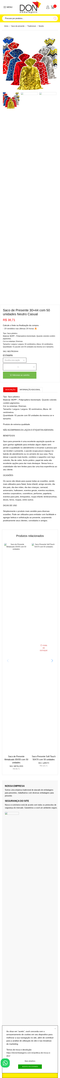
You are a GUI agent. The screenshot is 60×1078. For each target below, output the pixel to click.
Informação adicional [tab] (30, 390)
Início (6, 26)
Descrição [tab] (10, 390)
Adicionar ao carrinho (20, 375)
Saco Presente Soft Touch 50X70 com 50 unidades (44, 758)
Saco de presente (18, 26)
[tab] (10, 389)
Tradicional (31, 26)
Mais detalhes (30, 1061)
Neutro (41, 26)
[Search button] (55, 18)
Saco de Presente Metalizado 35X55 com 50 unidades (16, 759)
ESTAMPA (8, 355)
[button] (7, 64)
